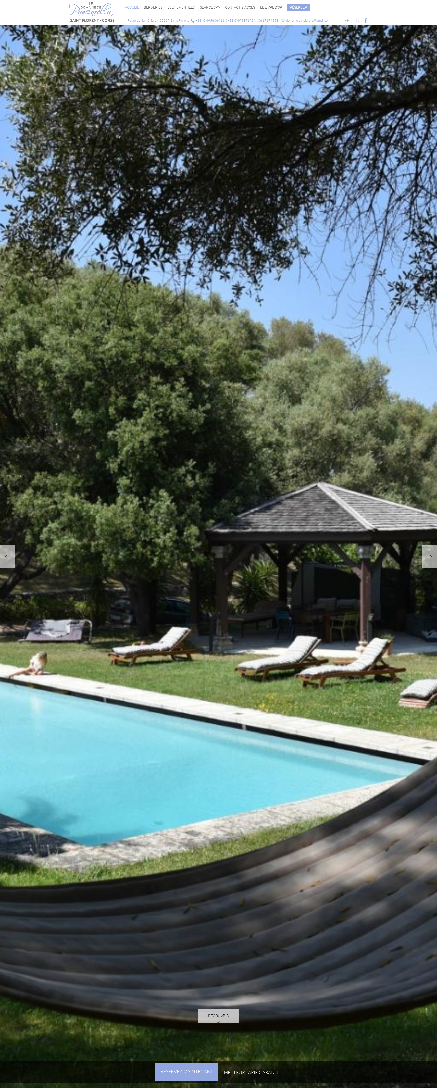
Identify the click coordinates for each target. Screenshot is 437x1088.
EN (356, 20)
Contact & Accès (240, 7)
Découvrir (218, 1031)
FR (346, 20)
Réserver (298, 7)
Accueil (132, 7)
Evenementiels (181, 7)
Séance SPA (210, 7)
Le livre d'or (271, 7)
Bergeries (153, 7)
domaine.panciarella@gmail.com (307, 20)
